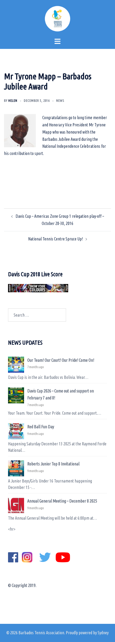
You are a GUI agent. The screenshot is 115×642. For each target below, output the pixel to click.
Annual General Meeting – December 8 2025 (62, 501)
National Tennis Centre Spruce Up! (55, 238)
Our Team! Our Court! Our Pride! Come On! (60, 360)
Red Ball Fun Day (40, 426)
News (60, 100)
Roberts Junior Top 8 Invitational (53, 463)
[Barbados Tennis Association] (57, 18)
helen (12, 100)
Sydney (103, 632)
